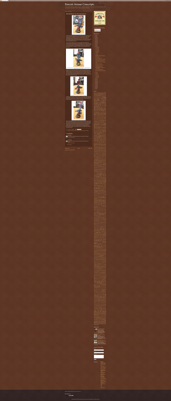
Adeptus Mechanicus (96, 108)
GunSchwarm (95, 190)
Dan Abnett (95, 152)
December (97, 47)
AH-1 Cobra (99, 110)
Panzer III (103, 244)
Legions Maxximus (100, 215)
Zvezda (97, 324)
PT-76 (104, 255)
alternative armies (100, 112)
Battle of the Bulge (101, 123)
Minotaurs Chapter (102, 228)
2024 (95, 37)
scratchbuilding (96, 272)
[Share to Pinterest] (80, 129)
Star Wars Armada (97, 285)
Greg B (105, 187)
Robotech (99, 263)
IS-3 (104, 204)
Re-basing (96, 258)
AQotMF (105, 116)
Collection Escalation (103, 144)
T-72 (100, 292)
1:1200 (103, 92)
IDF (94, 199)
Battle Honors (96, 123)
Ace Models (104, 106)
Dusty (95, 159)
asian (97, 119)
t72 (96, 293)
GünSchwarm (100, 190)
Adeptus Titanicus (103, 108)
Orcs (99, 240)
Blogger (98, 399)
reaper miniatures (101, 258)
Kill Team (100, 208)
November (97, 48)
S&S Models (95, 268)
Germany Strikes (104, 183)
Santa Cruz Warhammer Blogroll (76, 391)
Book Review (97, 132)
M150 (99, 220)
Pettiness (95, 247)
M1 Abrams (103, 219)
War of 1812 (102, 308)
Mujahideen (99, 231)
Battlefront (104, 124)
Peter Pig (99, 246)
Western (104, 316)
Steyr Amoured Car (96, 288)
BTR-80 (96, 135)
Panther (100, 244)
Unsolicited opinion (97, 304)
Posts (96, 29)
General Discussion (100, 182)
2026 (95, 35)
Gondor (100, 185)
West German (100, 316)
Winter (102, 319)
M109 (94, 220)
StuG (105, 289)
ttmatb (104, 301)
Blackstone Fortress (102, 128)
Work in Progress (102, 320)
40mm (95, 104)
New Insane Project (101, 234)
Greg (102, 187)
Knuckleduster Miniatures (100, 210)
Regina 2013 (99, 260)
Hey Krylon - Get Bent (96, 194)
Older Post (90, 148)
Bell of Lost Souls (103, 368)
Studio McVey (102, 289)
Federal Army (104, 170)
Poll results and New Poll (98, 58)
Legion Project (101, 214)
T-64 (98, 292)
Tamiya (102, 293)
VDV (104, 305)
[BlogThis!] (78, 129)
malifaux (101, 223)
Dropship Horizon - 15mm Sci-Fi (103, 372)
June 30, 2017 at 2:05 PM (71, 137)
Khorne (104, 206)
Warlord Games (104, 313)
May (96, 72)
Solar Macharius (96, 279)
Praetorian (104, 252)
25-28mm (69, 130)
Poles (97, 250)
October (97, 49)
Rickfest (97, 262)
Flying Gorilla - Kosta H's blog (102, 376)
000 (94, 92)
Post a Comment (69, 144)
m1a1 (103, 220)
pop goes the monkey (103, 251)
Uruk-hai (104, 304)
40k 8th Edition (74, 130)
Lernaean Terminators (103, 216)
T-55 (104, 291)
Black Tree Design (96, 128)
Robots (102, 263)
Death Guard (104, 154)
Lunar (99, 219)
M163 (101, 220)
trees (97, 301)
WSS (97, 321)
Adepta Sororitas (96, 107)
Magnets (95, 223)
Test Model (95, 295)
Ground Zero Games (97, 189)
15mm (103, 97)
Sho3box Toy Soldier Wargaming (103, 382)
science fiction (100, 271)
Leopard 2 (95, 216)
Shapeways (95, 275)
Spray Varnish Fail (96, 284)
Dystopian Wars (99, 160)
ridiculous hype (104, 262)
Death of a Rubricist (103, 367)
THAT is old (98, 296)
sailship (101, 268)
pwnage (98, 256)
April (96, 73)
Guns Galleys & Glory (103, 189)
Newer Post (67, 148)
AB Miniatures (97, 106)
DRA (101, 158)
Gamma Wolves (100, 181)
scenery (101, 270)
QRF (100, 256)
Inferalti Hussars (100, 202)
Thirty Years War (96, 297)
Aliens (97, 111)
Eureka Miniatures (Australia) (103, 374)
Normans (101, 235)
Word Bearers (98, 320)
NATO (105, 232)
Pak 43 (97, 244)
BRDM (100, 132)
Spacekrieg (98, 282)
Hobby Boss (99, 195)
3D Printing (95, 102)
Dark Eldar (101, 152)
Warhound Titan (96, 313)
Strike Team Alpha (98, 289)
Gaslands (95, 182)
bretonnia (95, 133)
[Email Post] (75, 129)
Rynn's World (103, 267)
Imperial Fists (100, 200)
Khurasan (95, 207)
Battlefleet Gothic (100, 124)
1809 (98, 98)
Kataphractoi (100, 206)
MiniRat (101, 227)
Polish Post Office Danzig (102, 250)
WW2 (105, 321)
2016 (95, 78)
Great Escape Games (100, 186)
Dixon (100, 157)
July (96, 53)
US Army (96, 305)
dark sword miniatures (96, 153)
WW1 (102, 321)
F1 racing (95, 168)
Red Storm (96, 260)
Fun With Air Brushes (97, 178)
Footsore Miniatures (101, 172)
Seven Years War (96, 274)
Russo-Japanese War (97, 267)
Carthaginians (101, 137)
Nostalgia (102, 236)
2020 (95, 42)
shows (98, 275)
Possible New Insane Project (98, 252)
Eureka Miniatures (100, 166)
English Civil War (96, 164)
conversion (100, 148)
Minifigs (98, 227)
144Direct (100, 97)
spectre (104, 283)
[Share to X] (79, 129)
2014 (95, 81)
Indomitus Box (95, 202)
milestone (102, 226)
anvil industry (101, 116)
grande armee (95, 186)
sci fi (94, 271)
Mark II (101, 224)
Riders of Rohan (100, 262)
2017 (95, 46)
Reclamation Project (103, 259)
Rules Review (95, 266)
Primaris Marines (98, 254)
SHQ (101, 275)
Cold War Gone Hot (96, 144)
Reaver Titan (98, 259)
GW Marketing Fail (100, 191)
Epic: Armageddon (98, 165)
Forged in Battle (104, 174)
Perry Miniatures (103, 377)
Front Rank (97, 177)
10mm (102, 96)
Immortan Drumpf (103, 199)
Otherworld (95, 242)
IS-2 (102, 204)
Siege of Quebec (96, 276)
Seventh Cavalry (102, 274)
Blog (104, 129)
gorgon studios (103, 185)
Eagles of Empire (104, 160)
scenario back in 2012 (81, 38)
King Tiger (104, 208)
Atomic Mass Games (103, 119)
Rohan (102, 264)
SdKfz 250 (100, 272)
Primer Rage (86, 130)
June (96, 54)
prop (98, 255)
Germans (99, 183)
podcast (95, 250)
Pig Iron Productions (98, 248)
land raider (98, 212)
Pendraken (95, 245)
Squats (101, 284)
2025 (95, 36)
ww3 (96, 322)
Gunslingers (105, 190)
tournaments (99, 300)
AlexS (95, 111)
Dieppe (98, 157)
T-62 (96, 292)
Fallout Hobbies (103, 168)
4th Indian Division (103, 104)
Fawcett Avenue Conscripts (79, 4)
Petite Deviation (103, 246)
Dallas (69, 135)
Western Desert (96, 317)
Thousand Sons (101, 297)
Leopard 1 (104, 215)
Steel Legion (95, 287)
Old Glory (98, 239)
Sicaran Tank (104, 275)
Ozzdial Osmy (99, 242)
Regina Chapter (103, 260)
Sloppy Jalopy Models (99, 278)
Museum (102, 231)
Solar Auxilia (104, 278)
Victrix (101, 386)
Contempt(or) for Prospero (98, 66)
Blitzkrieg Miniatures (101, 129)
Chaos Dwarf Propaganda (98, 139)
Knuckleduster (95, 210)
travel (94, 301)
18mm (100, 98)
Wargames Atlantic (102, 309)
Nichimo (99, 235)
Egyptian (95, 162)
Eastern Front (100, 161)
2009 (95, 87)
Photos (98, 247)
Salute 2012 (104, 268)
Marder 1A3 (98, 224)
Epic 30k (102, 164)
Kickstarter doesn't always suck (101, 207)
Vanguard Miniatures (100, 305)
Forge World (98, 174)
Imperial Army (95, 200)
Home (79, 148)
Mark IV (104, 224)
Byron (98, 136)
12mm (97, 97)
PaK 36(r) (104, 243)
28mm (95, 100)
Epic (99, 164)
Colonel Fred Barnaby (97, 145)
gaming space (95, 181)
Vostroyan (96, 308)
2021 (95, 41)
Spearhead (101, 283)
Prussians (101, 255)
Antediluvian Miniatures (96, 116)
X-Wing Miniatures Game (101, 322)
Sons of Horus (104, 280)
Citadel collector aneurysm (97, 143)
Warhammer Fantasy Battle (101, 312)
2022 (95, 40)
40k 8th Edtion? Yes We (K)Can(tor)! (100, 55)
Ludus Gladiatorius (101, 218)
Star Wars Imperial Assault (102, 285)
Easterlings (96, 161)
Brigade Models (100, 133)
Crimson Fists (78, 130)
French (97, 176)
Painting (104, 242)
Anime (104, 115)
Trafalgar (104, 300)
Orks (94, 241)
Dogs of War (98, 158)
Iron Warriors (98, 204)
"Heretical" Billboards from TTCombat (100, 59)
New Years (95, 235)
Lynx (101, 219)
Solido (103, 279)
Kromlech (97, 211)
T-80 (102, 292)
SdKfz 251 (103, 272)
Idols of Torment (98, 199)
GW (80, 130)
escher (103, 165)
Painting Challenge (99, 243)
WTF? (99, 321)
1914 (102, 98)
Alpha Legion (95, 112)
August (97, 52)
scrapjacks (104, 271)
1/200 (104, 93)
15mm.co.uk (95, 98)
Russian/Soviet (100, 266)
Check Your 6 (99, 141)
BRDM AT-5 (104, 132)
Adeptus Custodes (103, 107)
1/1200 (96, 93)
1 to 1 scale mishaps (98, 92)
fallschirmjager (96, 169)
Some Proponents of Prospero (99, 69)
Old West (101, 239)
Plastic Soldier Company (101, 249)
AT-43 (99, 119)
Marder (95, 224)
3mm (99, 102)
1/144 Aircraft (100, 93)
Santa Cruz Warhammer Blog (103, 380)
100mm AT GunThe (98, 96)
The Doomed (103, 296)
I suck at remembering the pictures (101, 198)
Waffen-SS (99, 308)
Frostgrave (101, 177)
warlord (100, 313)
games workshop (102, 180)
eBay (104, 161)
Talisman (99, 293)
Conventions (95, 148)
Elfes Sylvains (103, 162)
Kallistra (96, 206)
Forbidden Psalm (101, 173)
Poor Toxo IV (97, 251)
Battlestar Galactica (97, 125)
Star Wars (104, 284)
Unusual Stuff (100, 304)
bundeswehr (99, 135)
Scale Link (95, 270)
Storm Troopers (100, 288)
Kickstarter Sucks (96, 208)
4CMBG (99, 104)
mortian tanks (104, 230)
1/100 (105, 92)
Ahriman (105, 110)
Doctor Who (103, 157)
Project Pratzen (95, 255)
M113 (96, 220)
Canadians (97, 137)
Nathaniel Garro (102, 232)
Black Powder (95, 127)
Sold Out (100, 279)
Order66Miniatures (103, 240)
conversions (104, 148)
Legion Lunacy (96, 214)
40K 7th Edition (99, 103)
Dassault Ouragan (101, 153)
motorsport (96, 231)
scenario (98, 270)
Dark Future (104, 152)
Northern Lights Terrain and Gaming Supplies (103, 371)
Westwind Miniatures (101, 317)
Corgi (102, 149)
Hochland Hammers (103, 195)
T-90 (104, 292)
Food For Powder (96, 172)
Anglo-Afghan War (99, 115)
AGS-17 (96, 110)
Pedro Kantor (83, 130)
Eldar (98, 162)
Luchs (97, 218)
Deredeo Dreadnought (100, 156)
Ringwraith (96, 263)
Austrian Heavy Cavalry (96, 120)
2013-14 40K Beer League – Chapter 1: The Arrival (101, 329)
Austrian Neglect (102, 120)
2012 (95, 83)
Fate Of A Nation (99, 170)
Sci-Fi (97, 271)
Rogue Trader (97, 264)
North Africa (104, 235)
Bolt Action (104, 131)
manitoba (104, 223)
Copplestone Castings (97, 149)
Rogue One (105, 263)
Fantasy (100, 169)
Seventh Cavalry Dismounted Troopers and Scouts (101, 340)
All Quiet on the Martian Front (102, 111)
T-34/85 (102, 291)
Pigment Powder (103, 248)
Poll (94, 251)
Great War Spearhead (98, 187)
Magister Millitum (103, 222)
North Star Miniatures (97, 236)
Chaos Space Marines (101, 140)
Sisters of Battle (104, 276)
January (97, 77)
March (96, 74)
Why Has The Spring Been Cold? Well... (100, 70)
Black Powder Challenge (101, 127)
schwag (104, 270)
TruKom (102, 301)
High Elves (101, 194)
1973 (105, 98)
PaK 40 (95, 244)
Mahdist (98, 223)
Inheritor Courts (98, 203)
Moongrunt (95, 230)
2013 (95, 82)
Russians (105, 266)
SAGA (98, 268)
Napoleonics (97, 232)
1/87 (94, 96)
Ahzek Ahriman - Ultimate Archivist (99, 60)
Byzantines (102, 136)
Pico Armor (101, 247)
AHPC (102, 110)
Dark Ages (98, 152)
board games (100, 131)
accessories (101, 106)
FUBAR (105, 177)
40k (71, 130)
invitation (102, 203)
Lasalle (102, 212)
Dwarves (95, 160)
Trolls (99, 301)
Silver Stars (99, 276)
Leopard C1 (98, 216)
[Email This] (77, 129)
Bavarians (102, 125)
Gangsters (104, 181)
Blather (97, 129)
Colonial (102, 145)
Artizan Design (102, 366)
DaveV (104, 153)
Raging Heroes (103, 256)
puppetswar (95, 256)
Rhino (94, 262)
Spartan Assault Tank (97, 283)
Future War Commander (103, 178)
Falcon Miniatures (98, 168)
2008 (95, 88)
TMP (101, 385)
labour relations (102, 211)
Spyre (99, 284)
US (94, 305)
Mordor (98, 230)
